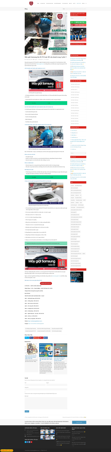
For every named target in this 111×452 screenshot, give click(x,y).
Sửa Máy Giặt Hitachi (75, 97)
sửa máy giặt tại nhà (74, 234)
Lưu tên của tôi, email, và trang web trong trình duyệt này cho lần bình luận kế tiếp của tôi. (41, 393)
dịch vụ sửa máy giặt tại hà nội (76, 192)
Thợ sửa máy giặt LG (74, 243)
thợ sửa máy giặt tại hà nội (75, 248)
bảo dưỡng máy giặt (78, 185)
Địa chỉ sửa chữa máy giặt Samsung (43, 328)
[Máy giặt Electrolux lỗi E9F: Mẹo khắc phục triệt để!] (46, 350)
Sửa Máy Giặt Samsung (75, 86)
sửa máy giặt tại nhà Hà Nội (75, 236)
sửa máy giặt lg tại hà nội (75, 214)
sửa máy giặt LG (73, 212)
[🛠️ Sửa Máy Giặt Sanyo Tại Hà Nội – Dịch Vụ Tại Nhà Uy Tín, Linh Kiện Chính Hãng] (52, 433)
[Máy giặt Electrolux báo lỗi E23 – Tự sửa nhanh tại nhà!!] (60, 350)
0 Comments (47, 59)
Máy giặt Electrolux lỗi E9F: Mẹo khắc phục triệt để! (46, 359)
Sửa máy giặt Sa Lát (40, 63)
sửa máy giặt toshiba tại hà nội (76, 224)
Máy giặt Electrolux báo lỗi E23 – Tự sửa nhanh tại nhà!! (59, 359)
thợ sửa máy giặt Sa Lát (56, 275)
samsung (77, 202)
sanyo (81, 202)
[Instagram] (29, 442)
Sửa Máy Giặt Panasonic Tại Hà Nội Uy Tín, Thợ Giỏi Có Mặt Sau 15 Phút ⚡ (63, 438)
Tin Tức (73, 149)
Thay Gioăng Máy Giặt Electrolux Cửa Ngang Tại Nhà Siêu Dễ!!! (37, 417)
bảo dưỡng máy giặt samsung (30, 328)
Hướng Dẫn (41, 59)
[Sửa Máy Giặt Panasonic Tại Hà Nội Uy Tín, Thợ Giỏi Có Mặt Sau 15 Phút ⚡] (47, 433)
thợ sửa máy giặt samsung (75, 246)
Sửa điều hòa (74, 137)
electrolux (72, 195)
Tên (26, 382)
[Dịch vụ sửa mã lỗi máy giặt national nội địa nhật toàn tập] (31, 349)
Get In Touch (79, 422)
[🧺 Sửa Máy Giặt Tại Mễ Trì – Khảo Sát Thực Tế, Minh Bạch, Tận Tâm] (42, 439)
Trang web (26, 387)
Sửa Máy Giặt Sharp (74, 105)
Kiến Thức (73, 135)
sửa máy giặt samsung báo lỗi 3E (42, 103)
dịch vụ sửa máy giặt (74, 187)
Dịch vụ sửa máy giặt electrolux (76, 190)
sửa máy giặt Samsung (74, 219)
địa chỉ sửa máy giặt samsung (75, 263)
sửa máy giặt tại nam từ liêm (75, 231)
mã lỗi (84, 200)
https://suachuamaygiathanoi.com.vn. (34, 450)
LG (80, 195)
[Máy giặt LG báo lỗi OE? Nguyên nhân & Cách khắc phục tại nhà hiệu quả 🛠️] (42, 433)
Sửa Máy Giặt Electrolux (75, 84)
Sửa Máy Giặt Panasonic (75, 92)
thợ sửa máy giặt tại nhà (75, 251)
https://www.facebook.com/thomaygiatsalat (36, 323)
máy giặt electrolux (78, 197)
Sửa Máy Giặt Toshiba (75, 94)
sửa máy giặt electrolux (80, 207)
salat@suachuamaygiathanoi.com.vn (33, 436)
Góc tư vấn (73, 130)
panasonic (72, 202)
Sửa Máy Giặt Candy (74, 115)
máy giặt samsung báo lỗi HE (57, 328)
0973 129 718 (29, 434)
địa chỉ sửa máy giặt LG (75, 260)
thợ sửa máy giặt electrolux (75, 241)
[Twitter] (25, 442)
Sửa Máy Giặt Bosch (74, 113)
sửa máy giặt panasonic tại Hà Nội (76, 217)
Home (64, 8)
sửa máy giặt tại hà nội (74, 229)
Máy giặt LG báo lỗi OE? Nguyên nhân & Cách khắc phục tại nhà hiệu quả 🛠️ (63, 432)
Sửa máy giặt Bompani (75, 110)
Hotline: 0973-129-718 (46, 283)
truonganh (35, 59)
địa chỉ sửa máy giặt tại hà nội (76, 265)
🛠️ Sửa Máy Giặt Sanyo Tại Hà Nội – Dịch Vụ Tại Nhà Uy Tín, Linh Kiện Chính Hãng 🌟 (77, 68)
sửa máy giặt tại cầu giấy (75, 226)
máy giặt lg (73, 200)
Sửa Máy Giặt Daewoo (75, 107)
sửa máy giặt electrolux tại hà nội (76, 209)
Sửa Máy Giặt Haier (74, 102)
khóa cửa (77, 195)
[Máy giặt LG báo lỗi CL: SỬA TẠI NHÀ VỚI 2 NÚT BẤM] (47, 439)
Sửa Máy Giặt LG (74, 89)
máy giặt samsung (79, 200)
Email (47, 382)
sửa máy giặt (73, 207)
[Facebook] (27, 442)
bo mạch (72, 185)
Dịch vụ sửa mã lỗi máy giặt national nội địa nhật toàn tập (31, 357)
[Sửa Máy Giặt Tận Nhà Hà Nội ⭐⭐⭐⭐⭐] (31, 3)
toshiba (84, 253)
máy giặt (72, 197)
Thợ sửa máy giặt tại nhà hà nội (76, 253)
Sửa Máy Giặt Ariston (75, 123)
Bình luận (27, 396)
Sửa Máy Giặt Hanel (74, 118)
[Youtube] (31, 442)
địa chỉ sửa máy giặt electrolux (76, 258)
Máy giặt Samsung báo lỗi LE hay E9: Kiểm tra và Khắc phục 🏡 (74, 417)
